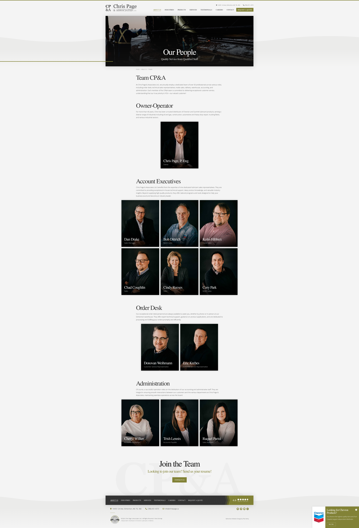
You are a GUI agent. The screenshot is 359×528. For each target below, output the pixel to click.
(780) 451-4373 (249, 5)
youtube (244, 509)
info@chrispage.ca (172, 509)
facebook (238, 509)
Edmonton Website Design (233, 519)
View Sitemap (158, 518)
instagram (247, 509)
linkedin (241, 509)
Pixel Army (246, 519)
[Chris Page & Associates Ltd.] (121, 8)
